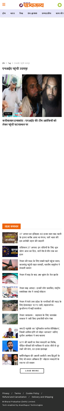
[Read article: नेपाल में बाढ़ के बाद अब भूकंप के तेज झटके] (10, 278)
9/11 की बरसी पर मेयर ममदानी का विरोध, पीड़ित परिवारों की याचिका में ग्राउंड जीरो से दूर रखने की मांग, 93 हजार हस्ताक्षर (39, 346)
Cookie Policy (32, 393)
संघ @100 (32, 13)
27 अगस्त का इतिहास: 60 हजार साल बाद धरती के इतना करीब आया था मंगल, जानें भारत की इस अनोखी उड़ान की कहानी (40, 237)
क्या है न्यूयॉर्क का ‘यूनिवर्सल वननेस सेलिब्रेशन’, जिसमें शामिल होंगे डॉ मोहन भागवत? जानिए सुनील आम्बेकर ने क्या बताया (39, 332)
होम (4, 13)
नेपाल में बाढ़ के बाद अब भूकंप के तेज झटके (38, 274)
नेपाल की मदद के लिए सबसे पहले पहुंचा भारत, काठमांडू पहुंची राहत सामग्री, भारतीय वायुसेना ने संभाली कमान (39, 264)
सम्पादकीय (46, 13)
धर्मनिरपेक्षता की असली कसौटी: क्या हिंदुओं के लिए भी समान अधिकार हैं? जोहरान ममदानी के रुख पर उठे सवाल (39, 359)
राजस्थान (8, 114)
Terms (17, 393)
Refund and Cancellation (14, 397)
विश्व (21, 13)
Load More (32, 371)
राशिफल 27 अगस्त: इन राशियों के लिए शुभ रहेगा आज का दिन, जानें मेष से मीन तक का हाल (38, 251)
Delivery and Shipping (42, 397)
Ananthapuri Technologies (31, 405)
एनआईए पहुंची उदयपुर (22, 63)
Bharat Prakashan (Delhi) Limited (20, 402)
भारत (12, 13)
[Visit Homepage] (31, 5)
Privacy (5, 393)
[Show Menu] (3, 4)
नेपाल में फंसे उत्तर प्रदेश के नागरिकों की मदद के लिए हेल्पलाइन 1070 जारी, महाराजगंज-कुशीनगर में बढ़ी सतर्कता (40, 305)
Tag (9, 63)
